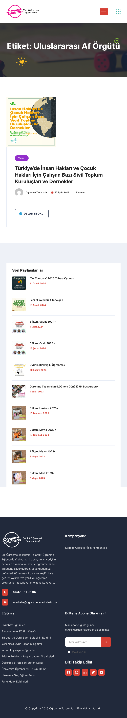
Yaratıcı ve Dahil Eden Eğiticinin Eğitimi (26, 637)
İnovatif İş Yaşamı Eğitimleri (19, 650)
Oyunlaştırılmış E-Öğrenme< (47, 365)
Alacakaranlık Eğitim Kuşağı (19, 631)
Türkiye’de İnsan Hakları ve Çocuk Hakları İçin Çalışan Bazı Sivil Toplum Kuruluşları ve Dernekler (59, 174)
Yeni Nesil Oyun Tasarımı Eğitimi (22, 643)
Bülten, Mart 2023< (42, 473)
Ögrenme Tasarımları (37, 192)
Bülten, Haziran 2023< (44, 408)
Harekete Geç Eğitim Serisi (18, 675)
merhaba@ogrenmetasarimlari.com (35, 602)
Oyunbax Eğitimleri (13, 625)
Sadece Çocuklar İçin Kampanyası (86, 547)
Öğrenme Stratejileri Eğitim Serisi (22, 662)
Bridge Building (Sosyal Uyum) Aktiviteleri (28, 656)
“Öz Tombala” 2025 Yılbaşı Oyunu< (52, 278)
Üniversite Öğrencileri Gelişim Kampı (24, 669)
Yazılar (21, 158)
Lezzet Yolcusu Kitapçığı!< (46, 300)
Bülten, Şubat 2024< (43, 321)
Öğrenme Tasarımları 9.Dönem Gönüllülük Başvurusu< (64, 386)
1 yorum (80, 192)
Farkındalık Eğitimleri (15, 681)
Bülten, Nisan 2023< (43, 451)
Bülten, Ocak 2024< (42, 343)
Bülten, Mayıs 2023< (43, 429)
